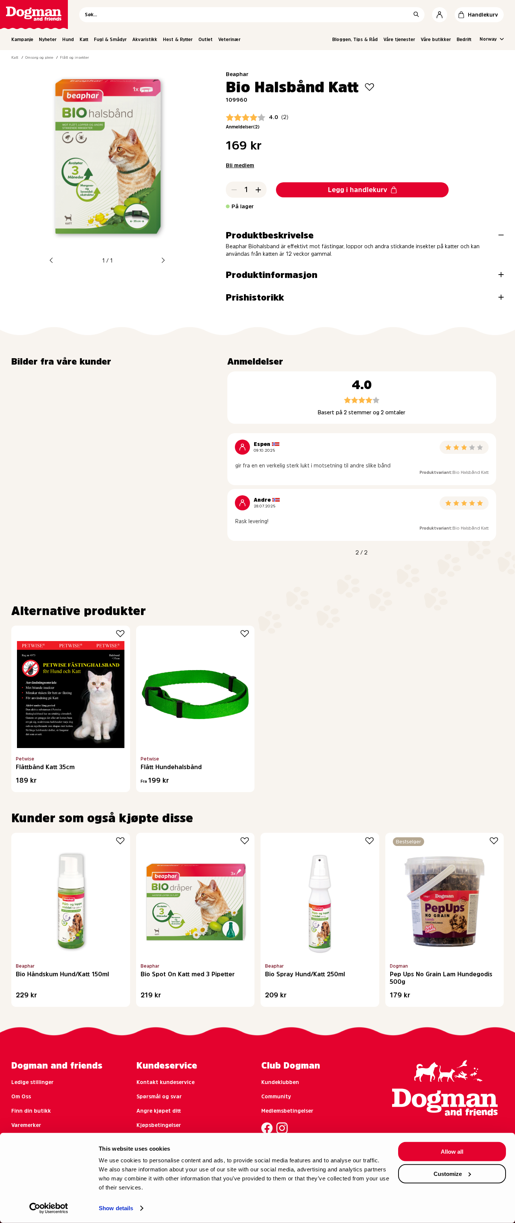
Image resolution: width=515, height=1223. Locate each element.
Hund (68, 39)
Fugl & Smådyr (110, 39)
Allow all (452, 1151)
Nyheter (48, 39)
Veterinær (229, 39)
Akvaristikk (144, 39)
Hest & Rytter (178, 39)
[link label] (34, 14)
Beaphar (237, 74)
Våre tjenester (399, 39)
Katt (84, 39)
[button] (51, 260)
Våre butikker (436, 39)
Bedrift (464, 39)
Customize (448, 1173)
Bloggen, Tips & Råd (355, 39)
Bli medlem (240, 165)
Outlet (205, 39)
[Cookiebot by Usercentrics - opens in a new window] (49, 1208)
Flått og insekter (74, 57)
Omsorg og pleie (39, 57)
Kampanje (22, 39)
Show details (116, 1208)
